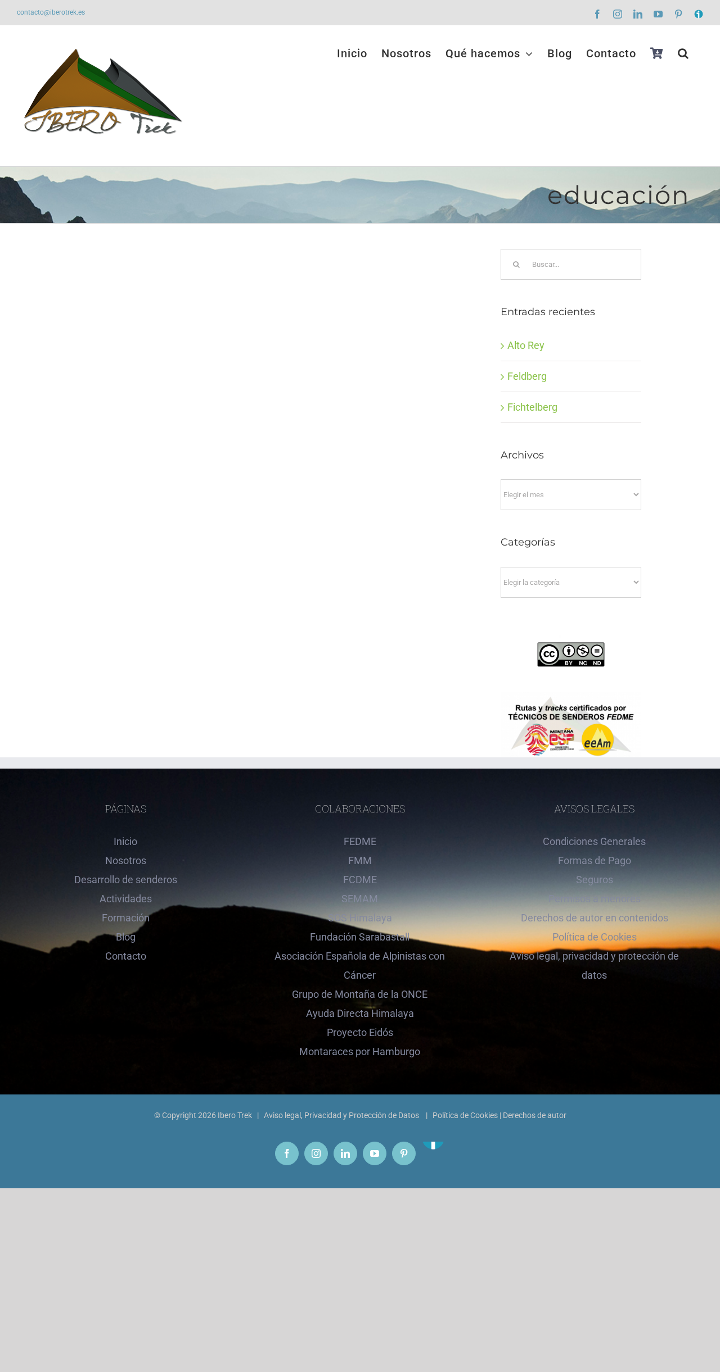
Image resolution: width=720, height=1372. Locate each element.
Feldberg (527, 376)
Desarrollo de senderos (125, 879)
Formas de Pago (594, 860)
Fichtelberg (532, 407)
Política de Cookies (594, 937)
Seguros (594, 879)
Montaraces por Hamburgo (359, 1051)
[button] (683, 53)
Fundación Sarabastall (360, 937)
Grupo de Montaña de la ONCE (360, 994)
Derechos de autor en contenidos (594, 918)
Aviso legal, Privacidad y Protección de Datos (342, 1115)
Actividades (126, 899)
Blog (126, 937)
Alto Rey (525, 345)
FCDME (360, 879)
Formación (126, 918)
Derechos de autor (534, 1115)
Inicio (125, 841)
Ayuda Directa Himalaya (360, 1013)
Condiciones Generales (594, 841)
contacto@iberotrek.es (51, 12)
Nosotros (125, 860)
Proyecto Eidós (360, 1032)
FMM (360, 860)
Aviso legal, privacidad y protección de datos (594, 965)
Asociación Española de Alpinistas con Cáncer (359, 965)
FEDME (360, 841)
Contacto (125, 956)
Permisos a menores (594, 899)
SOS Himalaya (360, 918)
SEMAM (359, 899)
